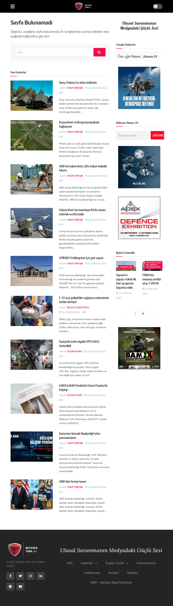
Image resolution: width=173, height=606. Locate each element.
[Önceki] (135, 314)
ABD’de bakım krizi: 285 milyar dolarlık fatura (83, 168)
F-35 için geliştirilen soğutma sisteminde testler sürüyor (84, 300)
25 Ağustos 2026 (95, 351)
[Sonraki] (143, 314)
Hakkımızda (92, 573)
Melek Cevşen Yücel (78, 307)
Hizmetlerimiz (146, 563)
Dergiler (132, 573)
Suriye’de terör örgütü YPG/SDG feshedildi (79, 343)
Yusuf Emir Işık (75, 87)
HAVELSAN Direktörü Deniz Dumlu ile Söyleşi (83, 387)
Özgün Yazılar (114, 563)
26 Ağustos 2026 (96, 87)
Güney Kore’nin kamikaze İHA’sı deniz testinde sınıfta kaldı (82, 212)
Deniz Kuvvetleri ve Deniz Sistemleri (153, 263)
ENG (70, 563)
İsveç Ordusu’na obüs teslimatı (78, 82)
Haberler (125, 267)
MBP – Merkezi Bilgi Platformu (111, 582)
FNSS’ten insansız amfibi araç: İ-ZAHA (151, 279)
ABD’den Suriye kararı (72, 481)
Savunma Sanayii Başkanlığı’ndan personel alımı (79, 435)
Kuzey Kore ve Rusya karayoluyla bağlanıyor (79, 124)
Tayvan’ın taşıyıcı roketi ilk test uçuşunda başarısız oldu (126, 281)
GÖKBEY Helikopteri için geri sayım (81, 258)
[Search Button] (99, 52)
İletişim (114, 573)
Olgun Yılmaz (74, 351)
